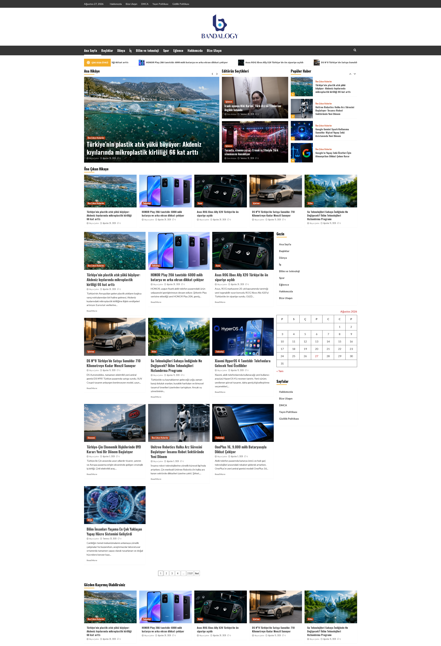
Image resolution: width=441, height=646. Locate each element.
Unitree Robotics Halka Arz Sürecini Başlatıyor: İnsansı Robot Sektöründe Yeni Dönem (334, 88)
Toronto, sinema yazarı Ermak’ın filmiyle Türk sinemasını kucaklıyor (251, 152)
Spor (166, 50)
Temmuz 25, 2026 (110, 538)
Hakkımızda (116, 3)
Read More (92, 311)
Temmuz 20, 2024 (247, 114)
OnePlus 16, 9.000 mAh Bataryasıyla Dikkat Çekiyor (240, 449)
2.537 (190, 573)
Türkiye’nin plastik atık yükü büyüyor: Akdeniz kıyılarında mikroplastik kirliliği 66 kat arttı (109, 215)
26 (305, 356)
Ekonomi (91, 437)
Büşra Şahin (94, 158)
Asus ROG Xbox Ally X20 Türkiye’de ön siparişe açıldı (212, 62)
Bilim (310, 203)
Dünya (121, 50)
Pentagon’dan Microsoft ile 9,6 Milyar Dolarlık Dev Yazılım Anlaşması (334, 154)
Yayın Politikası (160, 3)
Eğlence (178, 50)
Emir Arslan (231, 114)
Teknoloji (91, 137)
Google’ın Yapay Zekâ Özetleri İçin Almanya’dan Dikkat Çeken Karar (333, 132)
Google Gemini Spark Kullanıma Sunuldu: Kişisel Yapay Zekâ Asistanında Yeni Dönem (332, 110)
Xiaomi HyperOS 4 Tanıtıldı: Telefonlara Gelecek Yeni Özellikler (242, 363)
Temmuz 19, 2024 (247, 158)
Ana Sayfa (90, 50)
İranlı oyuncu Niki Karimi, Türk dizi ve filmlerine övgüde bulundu (252, 108)
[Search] (355, 50)
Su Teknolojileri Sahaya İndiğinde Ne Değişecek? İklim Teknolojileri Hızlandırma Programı (327, 215)
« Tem (279, 371)
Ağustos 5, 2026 (109, 456)
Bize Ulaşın (131, 3)
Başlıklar (107, 50)
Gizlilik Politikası (180, 3)
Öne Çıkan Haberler (323, 82)
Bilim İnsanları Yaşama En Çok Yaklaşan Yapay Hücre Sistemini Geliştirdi (114, 531)
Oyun (200, 203)
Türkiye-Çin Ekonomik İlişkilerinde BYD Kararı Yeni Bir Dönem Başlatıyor (114, 449)
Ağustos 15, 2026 (274, 219)
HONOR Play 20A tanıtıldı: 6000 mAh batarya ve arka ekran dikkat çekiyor (124, 62)
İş (130, 50)
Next (197, 573)
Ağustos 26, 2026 (109, 158)
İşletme (256, 203)
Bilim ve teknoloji (147, 50)
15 (339, 341)
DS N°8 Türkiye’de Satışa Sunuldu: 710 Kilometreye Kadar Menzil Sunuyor (299, 62)
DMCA (144, 3)
